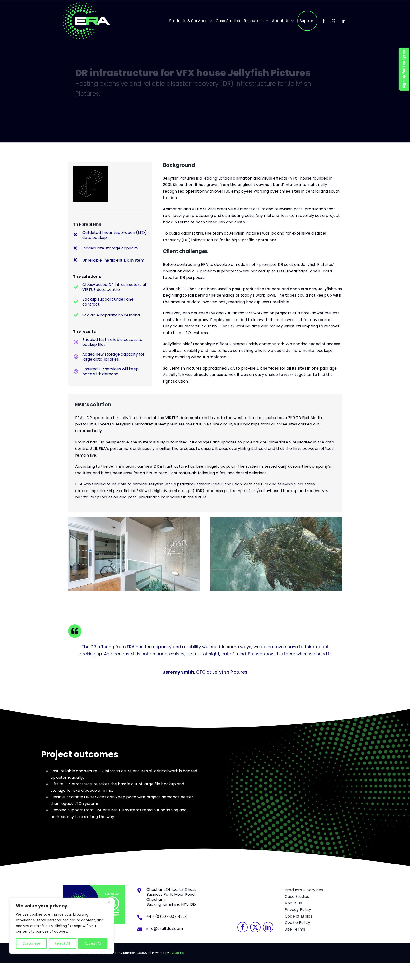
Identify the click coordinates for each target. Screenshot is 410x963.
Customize (31, 943)
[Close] (109, 902)
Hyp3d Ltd (177, 953)
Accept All (92, 943)
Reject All (62, 943)
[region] (61, 926)
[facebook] (323, 20)
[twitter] (333, 20)
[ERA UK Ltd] (86, 4)
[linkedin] (343, 20)
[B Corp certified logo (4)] (94, 886)
